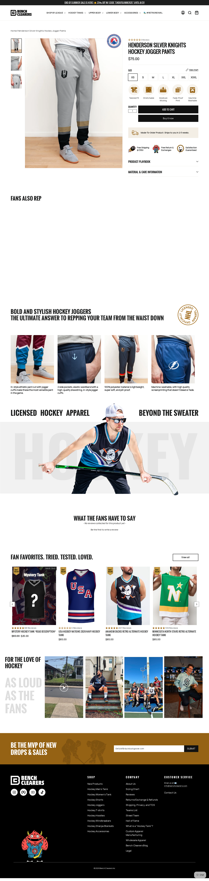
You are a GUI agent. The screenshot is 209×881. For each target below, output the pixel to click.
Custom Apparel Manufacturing (134, 833)
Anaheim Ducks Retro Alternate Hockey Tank (126, 633)
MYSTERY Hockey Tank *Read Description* (34, 631)
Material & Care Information (145, 172)
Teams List (131, 810)
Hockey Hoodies (96, 815)
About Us (131, 783)
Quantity (132, 107)
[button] (163, 40)
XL (173, 77)
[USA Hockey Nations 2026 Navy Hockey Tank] (81, 596)
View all (185, 557)
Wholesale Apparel (136, 840)
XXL (183, 77)
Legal (129, 850)
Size (163, 70)
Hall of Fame (132, 820)
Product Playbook (139, 161)
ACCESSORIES (131, 12)
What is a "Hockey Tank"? (139, 826)
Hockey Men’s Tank (97, 789)
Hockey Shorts (95, 799)
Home (14, 30)
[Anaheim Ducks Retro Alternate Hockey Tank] (127, 596)
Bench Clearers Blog (137, 845)
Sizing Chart (132, 789)
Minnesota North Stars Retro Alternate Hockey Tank (174, 633)
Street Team (132, 815)
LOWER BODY (112, 12)
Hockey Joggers (95, 805)
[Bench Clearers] (21, 13)
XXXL (194, 77)
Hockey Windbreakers (99, 820)
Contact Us (170, 792)
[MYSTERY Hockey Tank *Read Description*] (34, 596)
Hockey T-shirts (95, 810)
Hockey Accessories (98, 831)
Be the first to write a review (104, 529)
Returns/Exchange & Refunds (142, 799)
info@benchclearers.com (175, 786)
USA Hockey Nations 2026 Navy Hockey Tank (79, 633)
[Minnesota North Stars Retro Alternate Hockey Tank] (174, 596)
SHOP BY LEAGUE (54, 12)
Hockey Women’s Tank (99, 794)
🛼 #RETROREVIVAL (153, 12)
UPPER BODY (95, 12)
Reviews (130, 794)
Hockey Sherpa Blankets (100, 826)
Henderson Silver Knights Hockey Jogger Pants (24, 275)
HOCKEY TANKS (76, 12)
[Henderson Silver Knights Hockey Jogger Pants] (28, 238)
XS (132, 77)
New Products (95, 783)
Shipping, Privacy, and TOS (140, 805)
